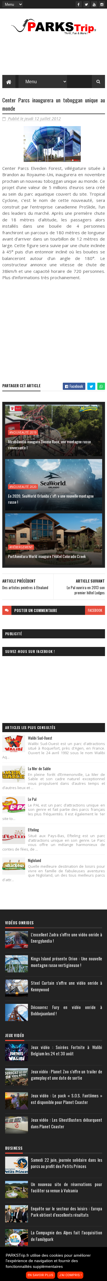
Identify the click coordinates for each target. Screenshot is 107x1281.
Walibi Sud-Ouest (40, 738)
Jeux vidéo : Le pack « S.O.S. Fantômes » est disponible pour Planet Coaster (66, 1098)
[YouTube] (94, 4)
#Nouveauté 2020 (23, 487)
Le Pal (32, 799)
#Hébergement (21, 547)
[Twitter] (86, 4)
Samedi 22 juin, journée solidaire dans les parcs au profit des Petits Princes (66, 1163)
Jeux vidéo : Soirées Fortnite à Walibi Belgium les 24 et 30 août (66, 1050)
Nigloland (34, 860)
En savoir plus (40, 1275)
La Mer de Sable (39, 768)
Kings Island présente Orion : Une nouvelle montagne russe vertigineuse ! (66, 961)
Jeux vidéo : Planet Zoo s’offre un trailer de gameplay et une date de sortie (66, 1074)
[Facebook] (79, 4)
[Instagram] (102, 4)
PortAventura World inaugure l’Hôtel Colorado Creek (47, 556)
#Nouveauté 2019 (23, 432)
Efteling (33, 830)
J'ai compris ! (70, 1275)
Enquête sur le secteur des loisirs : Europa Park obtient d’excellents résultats (66, 1211)
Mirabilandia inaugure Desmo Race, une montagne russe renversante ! (49, 444)
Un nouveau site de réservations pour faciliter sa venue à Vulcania (66, 1187)
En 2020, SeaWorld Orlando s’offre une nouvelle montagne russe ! (51, 499)
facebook (95, 610)
